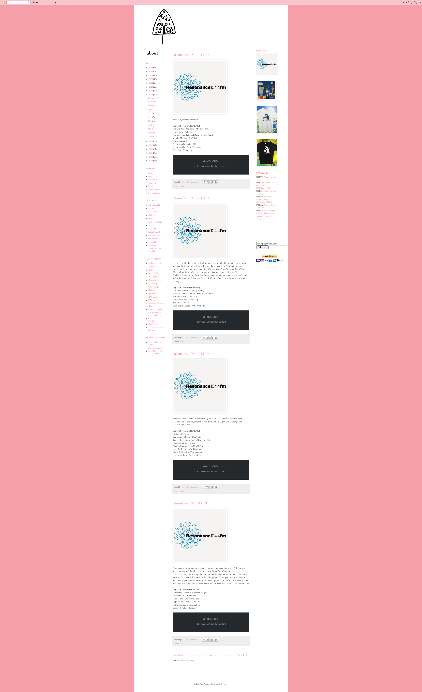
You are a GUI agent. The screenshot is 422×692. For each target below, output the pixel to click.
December (152, 98)
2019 (151, 95)
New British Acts (155, 348)
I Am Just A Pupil (155, 222)
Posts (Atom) (188, 661)
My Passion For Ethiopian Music (154, 314)
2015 (151, 153)
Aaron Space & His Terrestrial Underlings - (266, 186)
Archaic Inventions (155, 263)
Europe (151, 186)
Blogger (224, 684)
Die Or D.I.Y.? (154, 277)
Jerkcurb (151, 225)
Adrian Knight (154, 205)
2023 (151, 79)
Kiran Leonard (154, 232)
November (152, 102)
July (150, 113)
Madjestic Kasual (155, 235)
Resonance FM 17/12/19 (191, 198)
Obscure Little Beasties (153, 319)
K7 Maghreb (153, 300)
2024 (151, 75)
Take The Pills (153, 324)
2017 (151, 145)
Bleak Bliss (152, 267)
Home (210, 655)
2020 (151, 91)
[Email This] (203, 182)
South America (154, 193)
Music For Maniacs (156, 309)
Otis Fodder (153, 239)
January (151, 136)
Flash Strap (152, 283)
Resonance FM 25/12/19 (191, 55)
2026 (151, 67)
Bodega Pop (153, 270)
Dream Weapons (154, 280)
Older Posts (243, 655)
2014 (151, 157)
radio (182, 186)
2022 (151, 83)
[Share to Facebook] (213, 182)
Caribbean (152, 183)
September (152, 109)
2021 (151, 87)
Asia (150, 176)
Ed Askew (152, 208)
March (151, 129)
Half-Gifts (152, 215)
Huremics (152, 293)
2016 (151, 149)
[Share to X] (210, 182)
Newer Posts (178, 655)
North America (154, 190)
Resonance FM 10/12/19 (191, 354)
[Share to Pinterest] (216, 182)
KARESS (152, 228)
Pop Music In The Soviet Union (155, 352)
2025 (151, 71)
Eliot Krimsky (153, 212)
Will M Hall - (265, 199)
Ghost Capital (153, 287)
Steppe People (153, 245)
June (150, 117)
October (151, 106)
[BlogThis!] (207, 182)
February (152, 132)
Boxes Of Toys (154, 273)
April (150, 125)
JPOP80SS (152, 297)
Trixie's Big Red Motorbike (154, 250)
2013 (151, 161)
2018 (151, 141)
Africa (150, 173)
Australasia (152, 179)
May (150, 121)
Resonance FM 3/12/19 (190, 503)
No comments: (193, 182)
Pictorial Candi (154, 242)
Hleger (151, 218)
